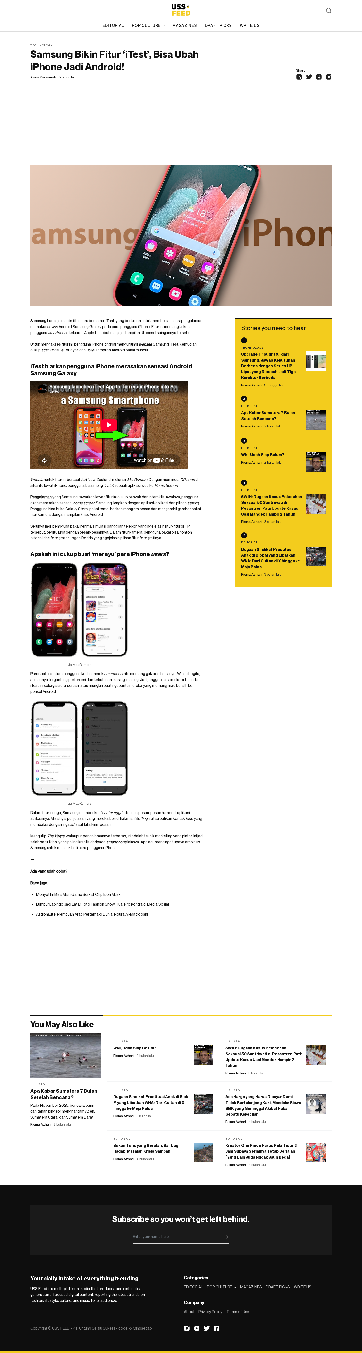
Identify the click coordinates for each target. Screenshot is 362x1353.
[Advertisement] (181, 128)
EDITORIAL (113, 25)
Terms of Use (237, 1311)
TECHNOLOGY (41, 45)
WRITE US (250, 25)
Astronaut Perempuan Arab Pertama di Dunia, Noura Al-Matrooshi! (92, 914)
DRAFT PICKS (218, 25)
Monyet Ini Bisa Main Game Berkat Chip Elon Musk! (78, 894)
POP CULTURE (146, 25)
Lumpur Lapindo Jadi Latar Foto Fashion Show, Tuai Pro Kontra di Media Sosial (102, 904)
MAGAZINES (184, 25)
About (189, 1311)
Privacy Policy (210, 1311)
